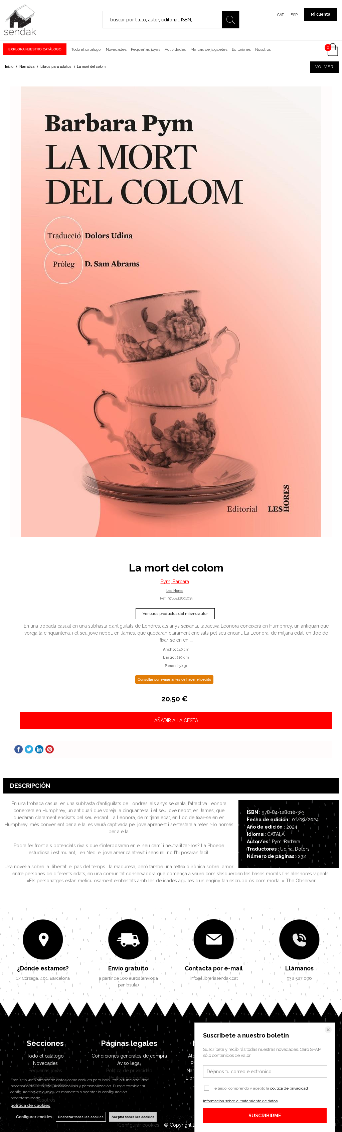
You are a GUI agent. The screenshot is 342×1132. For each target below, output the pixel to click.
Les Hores (174, 591)
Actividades (175, 49)
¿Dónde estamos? (43, 968)
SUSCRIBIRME (264, 1115)
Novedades (116, 49)
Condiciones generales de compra (129, 1056)
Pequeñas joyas (145, 49)
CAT (280, 15)
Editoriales (241, 49)
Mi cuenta (320, 14)
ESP (294, 15)
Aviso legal (129, 1063)
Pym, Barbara (175, 581)
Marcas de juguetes (208, 49)
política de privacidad (289, 1088)
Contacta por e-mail (214, 968)
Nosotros (263, 49)
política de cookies (30, 1105)
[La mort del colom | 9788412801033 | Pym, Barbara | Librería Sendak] (171, 311)
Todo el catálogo (86, 49)
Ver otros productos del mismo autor (175, 613)
